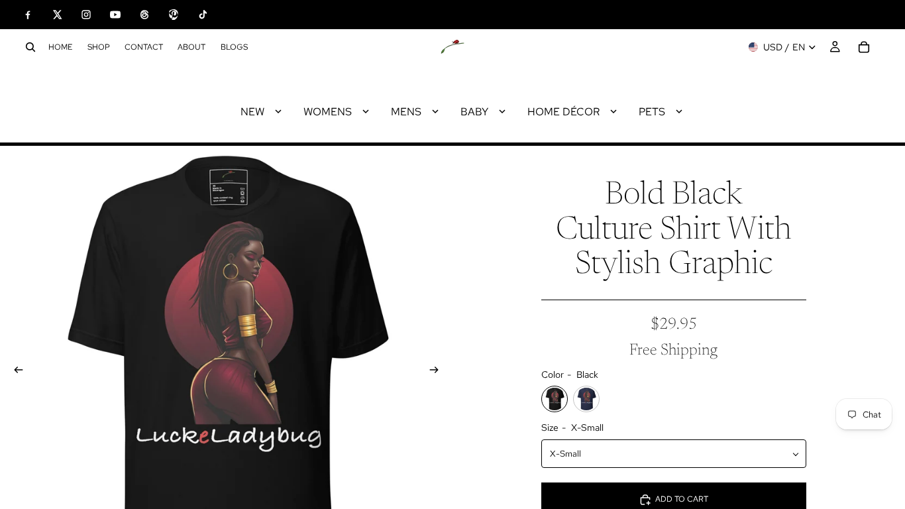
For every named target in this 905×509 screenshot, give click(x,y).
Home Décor (563, 112)
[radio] (554, 399)
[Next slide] (437, 371)
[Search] (30, 47)
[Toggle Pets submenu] (679, 111)
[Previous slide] (14, 371)
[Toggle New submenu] (278, 111)
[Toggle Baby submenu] (502, 111)
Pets (652, 112)
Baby (474, 112)
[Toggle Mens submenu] (435, 111)
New (252, 112)
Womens (327, 112)
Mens (406, 112)
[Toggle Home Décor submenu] (613, 111)
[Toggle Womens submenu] (366, 111)
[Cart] (863, 47)
